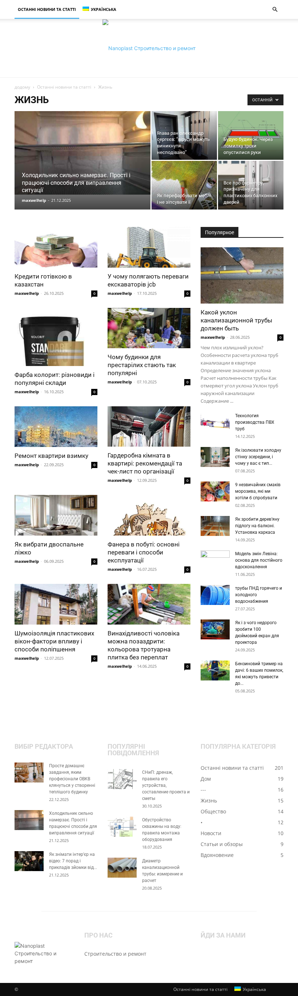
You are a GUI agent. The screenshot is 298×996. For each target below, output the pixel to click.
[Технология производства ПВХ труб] (215, 422)
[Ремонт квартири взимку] (56, 426)
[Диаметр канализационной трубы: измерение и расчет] (122, 868)
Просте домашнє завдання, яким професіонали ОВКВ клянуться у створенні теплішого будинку (72, 778)
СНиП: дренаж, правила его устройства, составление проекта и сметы (166, 785)
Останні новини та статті (47, 9)
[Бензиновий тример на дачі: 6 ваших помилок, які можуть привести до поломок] (215, 670)
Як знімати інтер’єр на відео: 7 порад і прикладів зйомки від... (73, 861)
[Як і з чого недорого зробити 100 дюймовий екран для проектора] (215, 629)
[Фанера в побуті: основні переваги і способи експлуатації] (149, 515)
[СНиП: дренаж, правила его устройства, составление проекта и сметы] (122, 779)
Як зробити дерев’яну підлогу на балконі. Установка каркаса (257, 526)
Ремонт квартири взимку (51, 455)
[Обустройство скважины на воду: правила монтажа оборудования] (122, 827)
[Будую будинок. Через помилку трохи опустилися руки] (250, 135)
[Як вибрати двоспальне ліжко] (56, 515)
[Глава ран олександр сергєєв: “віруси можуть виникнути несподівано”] (184, 135)
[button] (274, 9)
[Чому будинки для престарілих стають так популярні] (149, 328)
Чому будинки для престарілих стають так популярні (142, 365)
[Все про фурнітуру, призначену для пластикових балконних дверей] (250, 185)
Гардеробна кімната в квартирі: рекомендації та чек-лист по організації (145, 463)
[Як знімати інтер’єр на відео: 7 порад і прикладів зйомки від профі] (29, 861)
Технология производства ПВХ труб (254, 422)
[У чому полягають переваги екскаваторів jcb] (149, 247)
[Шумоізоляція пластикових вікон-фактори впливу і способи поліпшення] (56, 604)
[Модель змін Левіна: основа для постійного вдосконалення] (215, 560)
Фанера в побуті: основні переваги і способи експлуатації (144, 552)
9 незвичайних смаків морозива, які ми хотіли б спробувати (258, 491)
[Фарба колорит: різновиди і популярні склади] (56, 337)
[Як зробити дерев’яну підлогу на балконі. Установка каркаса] (215, 526)
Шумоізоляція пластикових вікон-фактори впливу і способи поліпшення (54, 641)
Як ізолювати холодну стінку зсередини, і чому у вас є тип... (258, 457)
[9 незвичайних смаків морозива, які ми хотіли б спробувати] (215, 491)
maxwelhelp (34, 200)
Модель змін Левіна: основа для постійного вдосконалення (258, 560)
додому (22, 87)
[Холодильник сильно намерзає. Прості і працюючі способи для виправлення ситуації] (82, 153)
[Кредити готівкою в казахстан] (56, 247)
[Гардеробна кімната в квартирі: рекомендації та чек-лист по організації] (149, 426)
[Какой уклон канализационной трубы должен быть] (242, 275)
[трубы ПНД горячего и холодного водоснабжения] (215, 595)
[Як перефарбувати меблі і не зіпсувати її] (184, 185)
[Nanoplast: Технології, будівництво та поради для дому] (149, 48)
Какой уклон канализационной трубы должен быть (236, 320)
